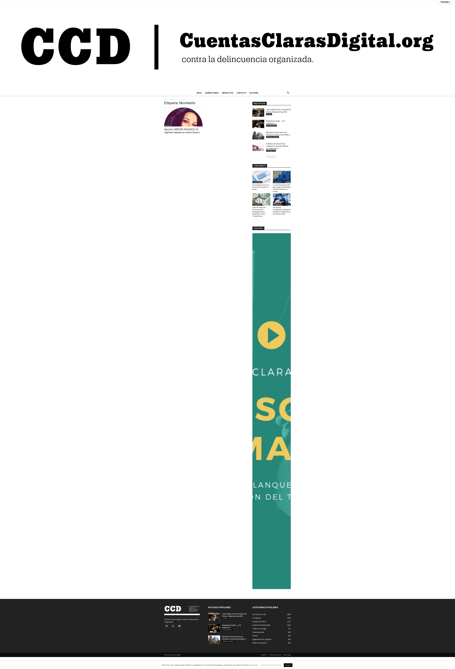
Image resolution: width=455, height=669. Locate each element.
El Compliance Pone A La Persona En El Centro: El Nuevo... (260, 187)
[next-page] (257, 219)
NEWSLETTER (227, 93)
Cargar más (271, 157)
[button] (288, 93)
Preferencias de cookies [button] (271, 665)
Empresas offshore (272, 137)
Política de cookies (275, 655)
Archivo (269, 114)
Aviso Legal (287, 655)
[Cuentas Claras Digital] (227, 45)
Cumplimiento (257, 182)
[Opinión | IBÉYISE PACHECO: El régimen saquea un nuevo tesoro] (183, 116)
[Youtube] (179, 626)
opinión (167, 125)
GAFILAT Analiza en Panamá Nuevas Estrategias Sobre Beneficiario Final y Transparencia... (259, 212)
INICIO (199, 93)
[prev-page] (253, 219)
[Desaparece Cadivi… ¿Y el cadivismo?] (258, 124)
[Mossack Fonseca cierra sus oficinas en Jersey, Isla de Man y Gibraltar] (258, 135)
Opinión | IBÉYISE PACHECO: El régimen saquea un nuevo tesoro (182, 131)
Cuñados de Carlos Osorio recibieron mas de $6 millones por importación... (277, 146)
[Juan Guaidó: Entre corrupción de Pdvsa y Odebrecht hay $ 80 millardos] (258, 112)
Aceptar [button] (288, 665)
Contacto (264, 655)
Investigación (271, 150)
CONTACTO (241, 93)
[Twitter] (173, 626)
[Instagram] (166, 626)
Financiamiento (271, 125)
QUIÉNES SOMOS (212, 93)
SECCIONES (253, 93)
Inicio (166, 99)
